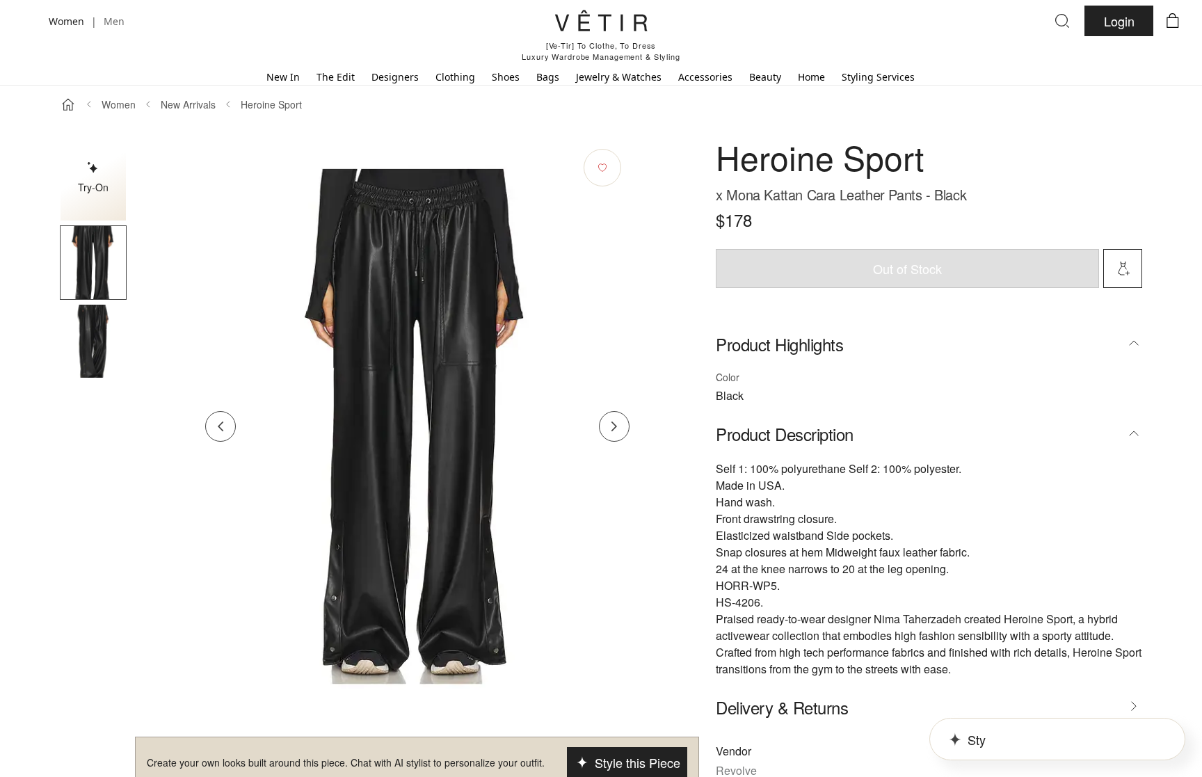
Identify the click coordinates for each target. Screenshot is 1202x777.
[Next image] (614, 426)
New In (283, 76)
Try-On (93, 187)
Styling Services (878, 76)
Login (1119, 21)
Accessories (705, 76)
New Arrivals (188, 104)
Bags (547, 76)
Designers (395, 76)
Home (811, 76)
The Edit (335, 76)
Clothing (455, 76)
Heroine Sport (271, 104)
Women (119, 104)
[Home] (68, 104)
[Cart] (1172, 21)
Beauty (765, 76)
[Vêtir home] (601, 23)
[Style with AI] (1122, 268)
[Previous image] (220, 426)
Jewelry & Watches (619, 76)
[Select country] (29, 21)
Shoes (506, 76)
